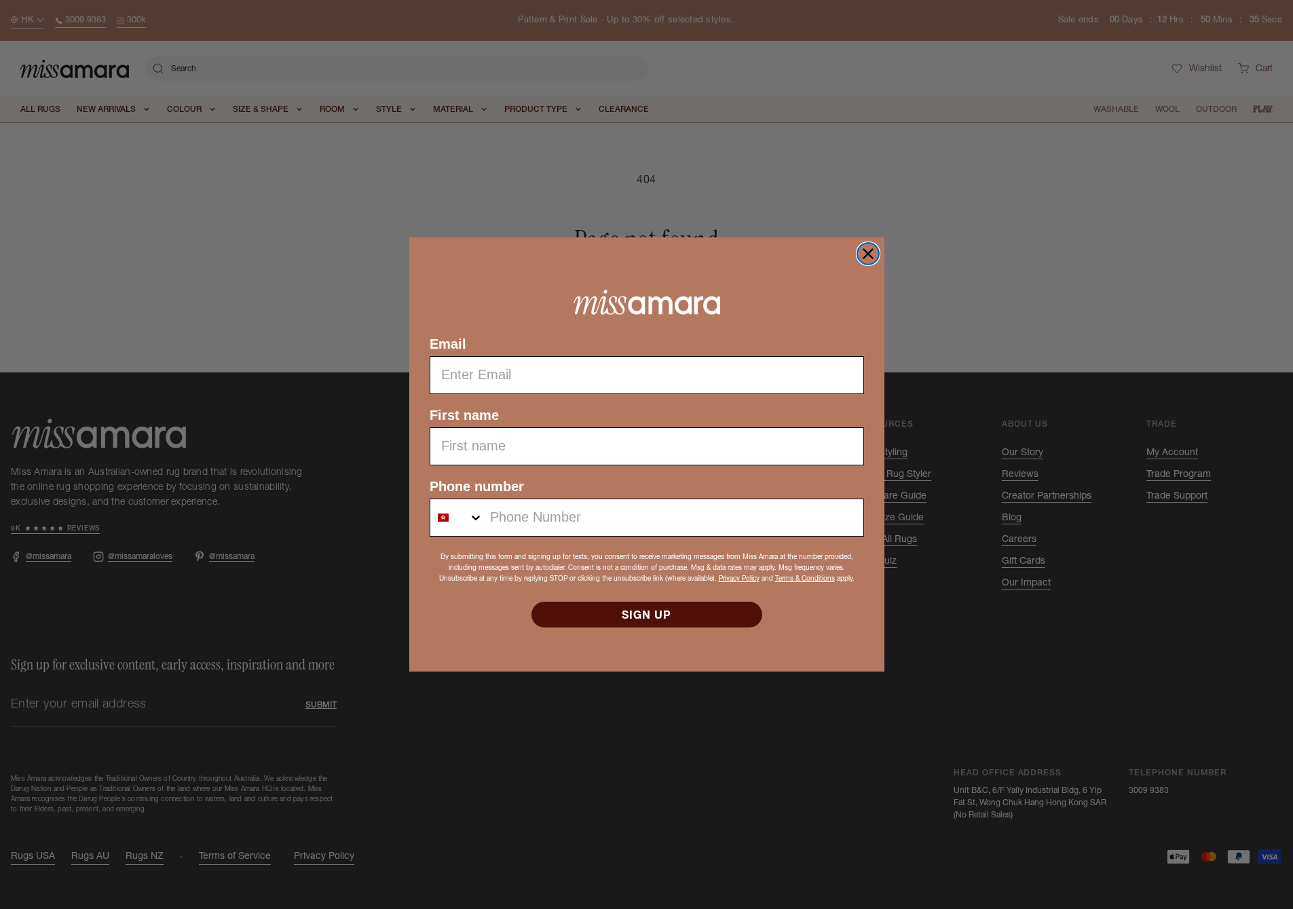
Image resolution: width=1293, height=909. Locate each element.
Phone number (477, 486)
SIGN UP (646, 614)
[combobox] (456, 517)
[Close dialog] (868, 254)
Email (448, 343)
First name (464, 415)
